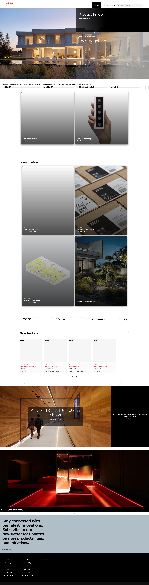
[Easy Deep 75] (80, 351)
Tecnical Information (10, 566)
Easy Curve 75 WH (100, 366)
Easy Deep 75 (74, 366)
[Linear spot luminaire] (31, 351)
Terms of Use (8, 572)
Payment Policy (27, 563)
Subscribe (7, 549)
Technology (8, 563)
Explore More (130, 419)
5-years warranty (46, 559)
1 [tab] (72, 513)
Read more (55, 423)
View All (74, 377)
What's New (8, 569)
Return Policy (26, 572)
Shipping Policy (27, 566)
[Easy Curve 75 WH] (104, 351)
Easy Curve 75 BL (51, 366)
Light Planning (8, 559)
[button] (147, 5)
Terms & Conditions (10, 575)
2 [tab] (74, 513)
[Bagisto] (11, 4)
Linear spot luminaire (28, 366)
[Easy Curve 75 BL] (55, 351)
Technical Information (28, 575)
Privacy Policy (26, 559)
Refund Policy (26, 569)
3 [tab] (77, 513)
